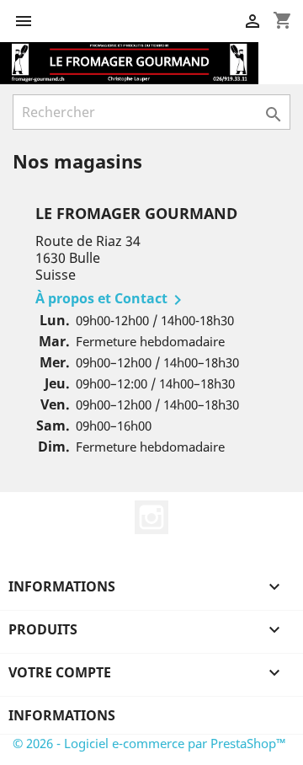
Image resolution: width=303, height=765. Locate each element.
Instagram (151, 517)
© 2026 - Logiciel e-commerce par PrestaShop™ (149, 743)
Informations (61, 715)
